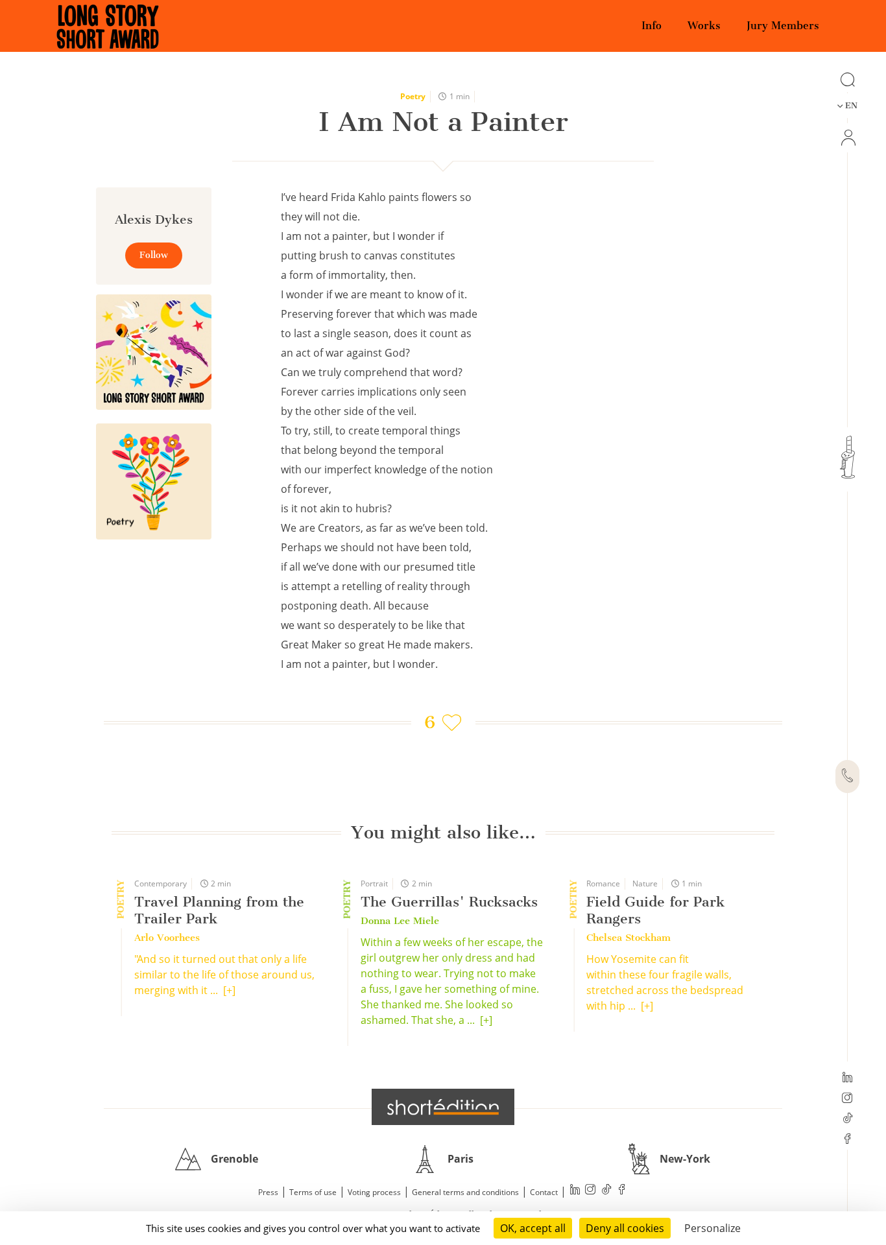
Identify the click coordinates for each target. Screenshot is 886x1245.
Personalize (712, 1228)
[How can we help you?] (847, 776)
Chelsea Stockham (628, 937)
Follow (153, 255)
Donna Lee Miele (400, 921)
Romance (603, 883)
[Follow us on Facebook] (847, 1140)
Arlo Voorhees (167, 937)
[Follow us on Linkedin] (847, 1078)
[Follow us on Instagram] (847, 1099)
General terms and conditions (465, 1192)
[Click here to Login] (847, 137)
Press (268, 1192)
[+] (229, 990)
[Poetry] (153, 481)
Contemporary (160, 883)
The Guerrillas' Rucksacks (449, 902)
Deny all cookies (625, 1228)
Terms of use (313, 1192)
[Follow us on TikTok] (847, 1119)
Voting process (374, 1192)
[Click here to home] (443, 1107)
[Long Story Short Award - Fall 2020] (153, 352)
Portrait (374, 883)
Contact (544, 1192)
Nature (645, 883)
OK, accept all (533, 1228)
